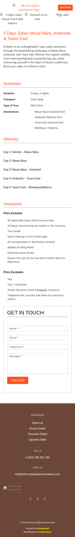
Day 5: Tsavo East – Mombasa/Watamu (27, 187)
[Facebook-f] (30, 498)
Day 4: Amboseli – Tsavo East (21, 178)
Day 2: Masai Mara (15, 160)
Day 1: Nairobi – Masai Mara (21, 152)
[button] (3, 7)
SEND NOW (18, 380)
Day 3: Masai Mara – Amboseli (22, 169)
